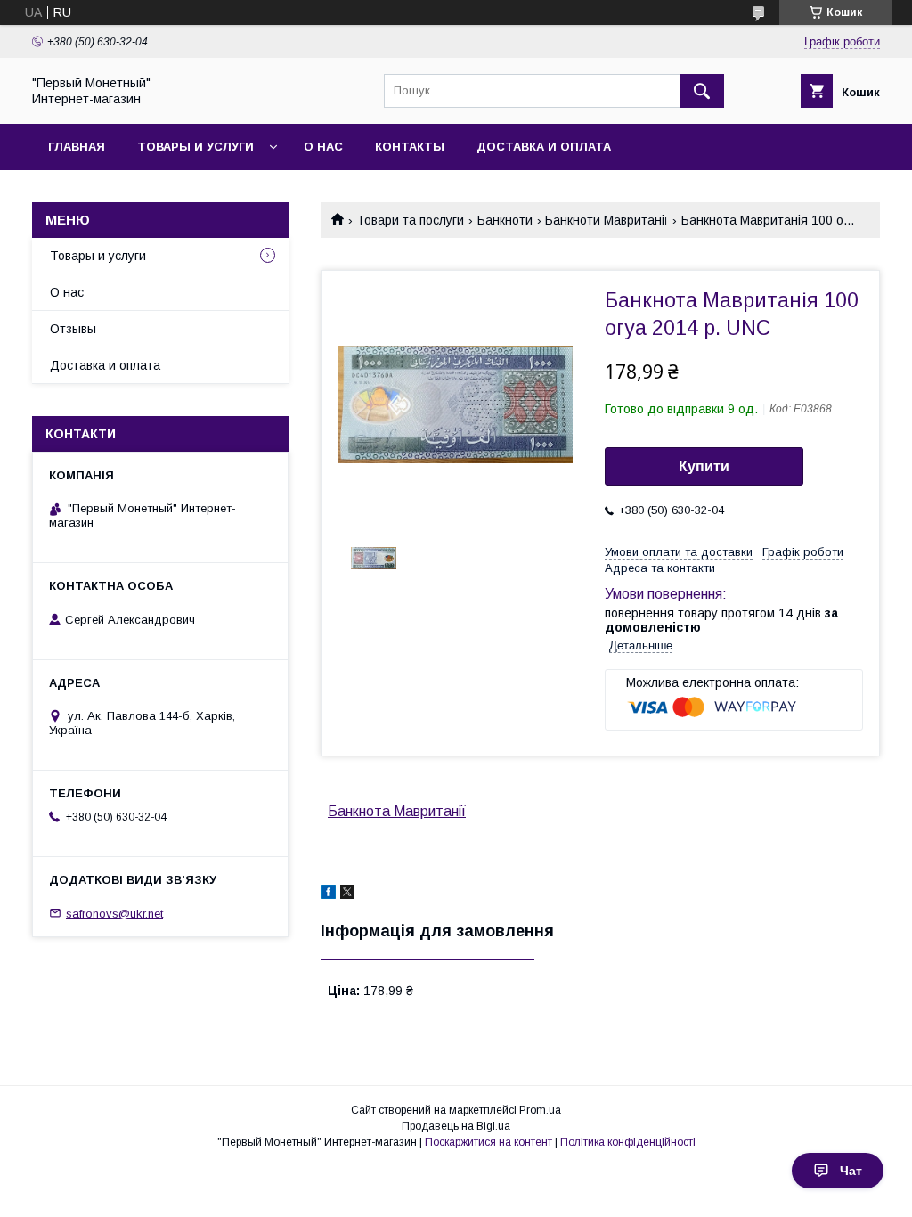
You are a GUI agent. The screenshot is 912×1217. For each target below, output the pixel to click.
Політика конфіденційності (628, 1142)
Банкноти (505, 220)
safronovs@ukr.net (114, 912)
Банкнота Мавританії (397, 811)
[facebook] (328, 894)
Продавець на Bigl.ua (456, 1126)
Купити (704, 466)
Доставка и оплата (543, 146)
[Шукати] (702, 91)
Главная (76, 146)
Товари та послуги (410, 220)
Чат (851, 1171)
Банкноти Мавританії (606, 220)
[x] (347, 894)
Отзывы (73, 329)
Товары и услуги (195, 146)
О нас (323, 146)
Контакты (409, 146)
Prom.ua (540, 1110)
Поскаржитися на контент (488, 1142)
